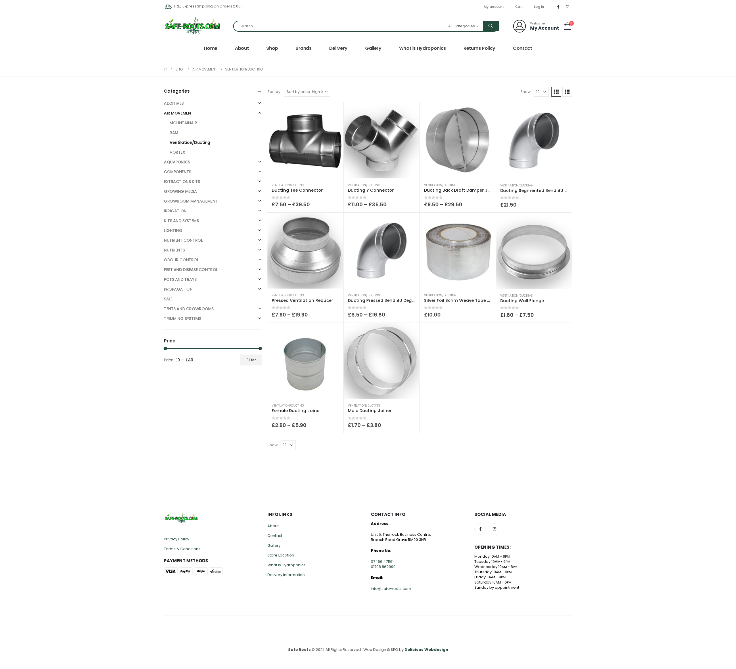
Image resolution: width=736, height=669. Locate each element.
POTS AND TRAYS (180, 279)
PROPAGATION (178, 289)
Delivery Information (286, 574)
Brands (304, 48)
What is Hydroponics (422, 48)
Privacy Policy (176, 539)
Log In (539, 6)
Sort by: (274, 91)
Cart (519, 6)
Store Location (280, 555)
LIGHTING (173, 230)
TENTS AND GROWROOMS (189, 309)
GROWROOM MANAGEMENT (191, 201)
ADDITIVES (173, 103)
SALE (168, 299)
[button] (556, 92)
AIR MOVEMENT (178, 113)
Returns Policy (479, 48)
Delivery (338, 48)
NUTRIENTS (174, 250)
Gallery (373, 48)
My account (494, 6)
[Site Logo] (192, 26)
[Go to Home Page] (165, 69)
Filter (251, 359)
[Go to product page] (305, 140)
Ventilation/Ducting (288, 185)
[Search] (491, 26)
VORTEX (177, 152)
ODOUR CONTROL (181, 260)
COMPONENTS (177, 172)
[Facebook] (558, 7)
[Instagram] (568, 7)
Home (210, 48)
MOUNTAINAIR (183, 123)
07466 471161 (382, 561)
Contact (522, 48)
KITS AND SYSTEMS (181, 221)
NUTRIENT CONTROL (183, 240)
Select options (334, 112)
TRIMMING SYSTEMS (182, 318)
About (242, 48)
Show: (526, 91)
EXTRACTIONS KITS (182, 181)
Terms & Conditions (182, 549)
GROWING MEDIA (180, 191)
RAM (174, 133)
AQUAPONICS (177, 162)
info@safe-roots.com (391, 588)
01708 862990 (383, 566)
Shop (272, 48)
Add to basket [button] (562, 112)
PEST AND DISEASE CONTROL (191, 269)
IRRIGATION (175, 211)
